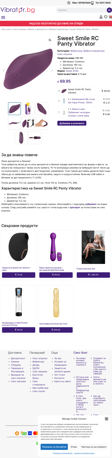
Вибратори (76, 50)
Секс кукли (39, 391)
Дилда (36, 364)
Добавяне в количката (72, 123)
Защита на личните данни (84, 453)
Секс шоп (6, 29)
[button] (106, 418)
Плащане (16, 364)
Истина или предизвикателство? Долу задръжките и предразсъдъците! (82, 384)
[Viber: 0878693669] (68, 3)
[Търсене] (109, 10)
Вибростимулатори (58, 29)
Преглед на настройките (93, 447)
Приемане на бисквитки (54, 447)
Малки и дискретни (37, 29)
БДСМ (36, 368)
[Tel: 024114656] (92, 3)
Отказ (74, 447)
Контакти (59, 378)
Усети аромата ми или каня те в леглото (99, 380)
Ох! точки (59, 374)
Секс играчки (19, 29)
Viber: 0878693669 (81, 3)
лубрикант (91, 204)
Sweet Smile (72, 70)
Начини (15, 361)
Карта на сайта (62, 381)
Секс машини (40, 371)
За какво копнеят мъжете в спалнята (81, 361)
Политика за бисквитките (63, 453)
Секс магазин (18, 381)
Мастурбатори (40, 388)
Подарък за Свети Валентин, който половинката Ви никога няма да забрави (99, 366)
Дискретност (18, 358)
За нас (57, 358)
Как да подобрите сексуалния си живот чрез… (99, 400)
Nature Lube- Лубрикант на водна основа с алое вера (79, 112)
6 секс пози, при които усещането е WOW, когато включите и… (82, 403)
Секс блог (80, 352)
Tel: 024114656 (103, 3)
